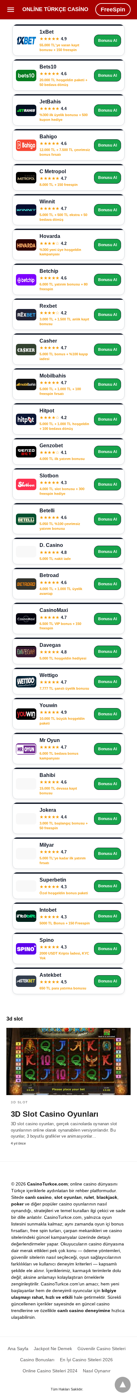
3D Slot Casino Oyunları (54, 1114)
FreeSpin (113, 9)
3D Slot (19, 1102)
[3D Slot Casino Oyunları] (68, 1061)
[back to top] (123, 1385)
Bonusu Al (107, 40)
